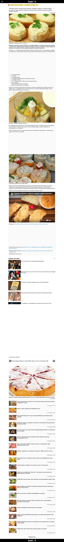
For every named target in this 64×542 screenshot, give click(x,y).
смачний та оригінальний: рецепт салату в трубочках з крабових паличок (31, 224)
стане (15, 50)
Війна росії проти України (17, 5)
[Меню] (2, 1)
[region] (32, 63)
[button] (10, 361)
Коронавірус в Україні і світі (31, 5)
